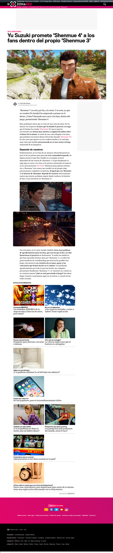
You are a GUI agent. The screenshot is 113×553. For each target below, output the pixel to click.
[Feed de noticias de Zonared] (46, 509)
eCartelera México (50, 538)
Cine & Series (62, 4)
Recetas (46, 544)
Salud (41, 544)
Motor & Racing (35, 541)
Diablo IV (96, 1)
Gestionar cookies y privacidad (71, 515)
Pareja (36, 544)
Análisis (79, 4)
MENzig (17, 541)
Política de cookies (55, 515)
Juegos (72, 4)
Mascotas (52, 544)
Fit (29, 541)
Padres (31, 544)
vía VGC (40, 166)
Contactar (92, 515)
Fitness (58, 544)
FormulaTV (21, 538)
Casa (63, 544)
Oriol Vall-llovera (25, 103)
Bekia (16, 544)
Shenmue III (66, 137)
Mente (67, 544)
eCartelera (41, 538)
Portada (19, 7)
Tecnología (51, 4)
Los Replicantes (19, 534)
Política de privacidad (41, 515)
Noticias (42, 4)
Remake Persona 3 (66, 1)
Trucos (87, 4)
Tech (22, 541)
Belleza (26, 544)
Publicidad (85, 515)
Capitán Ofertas (29, 534)
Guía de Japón (70, 538)
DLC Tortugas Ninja (46, 1)
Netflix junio (56, 1)
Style (25, 541)
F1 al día (43, 541)
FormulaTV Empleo (31, 538)
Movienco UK (61, 538)
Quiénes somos (21, 515)
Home (35, 4)
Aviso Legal (31, 515)
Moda (21, 544)
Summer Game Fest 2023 (80, 1)
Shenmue (44, 129)
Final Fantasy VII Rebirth (32, 1)
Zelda (91, 1)
